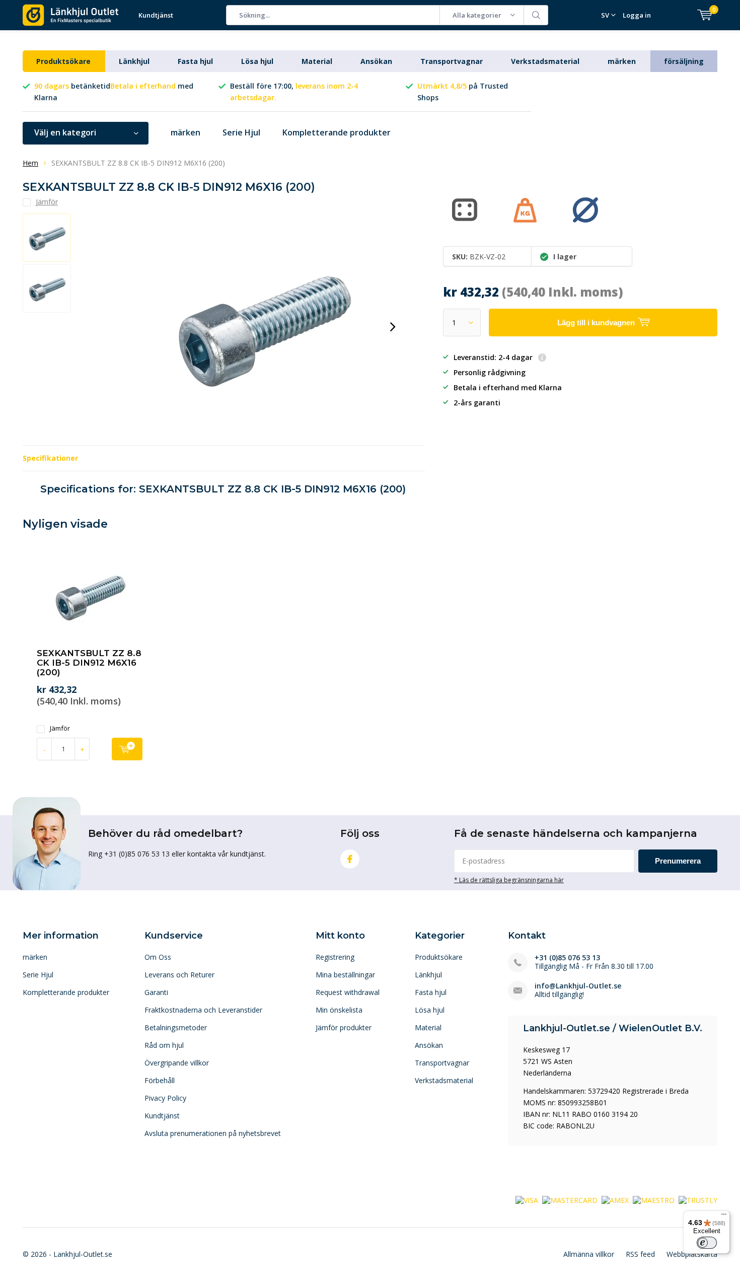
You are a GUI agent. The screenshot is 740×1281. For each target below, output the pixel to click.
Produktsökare (63, 61)
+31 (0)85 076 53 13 (567, 957)
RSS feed (640, 1254)
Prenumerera (678, 861)
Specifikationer (50, 458)
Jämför (60, 728)
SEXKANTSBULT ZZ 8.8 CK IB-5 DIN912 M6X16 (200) (89, 662)
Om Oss (157, 957)
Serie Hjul (241, 132)
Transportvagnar (451, 61)
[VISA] (526, 1199)
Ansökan (376, 61)
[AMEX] (615, 1199)
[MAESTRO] (654, 1199)
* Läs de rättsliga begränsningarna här (509, 880)
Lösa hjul (257, 61)
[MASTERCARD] (570, 1199)
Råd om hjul (164, 1045)
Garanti (156, 992)
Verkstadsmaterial (545, 61)
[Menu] (724, 1217)
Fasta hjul (195, 61)
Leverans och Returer (179, 974)
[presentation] (393, 327)
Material (317, 61)
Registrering (335, 957)
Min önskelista (339, 1010)
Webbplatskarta (692, 1254)
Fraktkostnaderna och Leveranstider (203, 1010)
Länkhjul (134, 61)
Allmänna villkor (588, 1254)
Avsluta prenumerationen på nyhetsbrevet (212, 1133)
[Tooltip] (542, 358)
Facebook (349, 859)
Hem (30, 163)
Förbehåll (159, 1080)
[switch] (707, 1243)
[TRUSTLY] (698, 1199)
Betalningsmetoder (175, 1027)
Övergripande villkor (176, 1063)
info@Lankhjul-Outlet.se (578, 985)
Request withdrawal (348, 992)
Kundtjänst (155, 15)
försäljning (684, 61)
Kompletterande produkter (336, 132)
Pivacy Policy (165, 1098)
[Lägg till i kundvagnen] (127, 749)
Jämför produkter (344, 1027)
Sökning (536, 15)
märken (622, 61)
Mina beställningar (345, 974)
